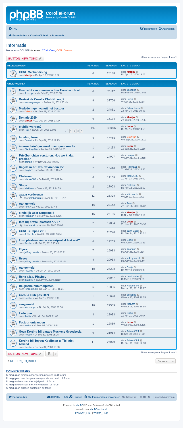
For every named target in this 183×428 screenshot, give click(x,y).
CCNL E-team (64, 50)
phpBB (79, 405)
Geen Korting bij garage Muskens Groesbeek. (50, 331)
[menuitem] (12, 28)
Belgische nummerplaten (36, 286)
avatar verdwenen (31, 194)
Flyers (23, 249)
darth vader (133, 230)
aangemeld (26, 304)
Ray (27, 129)
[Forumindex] (26, 14)
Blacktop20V (31, 149)
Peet (27, 206)
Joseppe (29, 93)
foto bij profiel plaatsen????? (39, 222)
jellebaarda (35, 198)
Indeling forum (29, 137)
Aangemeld (27, 267)
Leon (130, 126)
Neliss (28, 325)
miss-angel (30, 307)
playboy (29, 279)
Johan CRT (133, 331)
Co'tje (130, 240)
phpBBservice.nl (98, 409)
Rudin (28, 316)
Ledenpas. (26, 313)
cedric (32, 225)
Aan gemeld (27, 203)
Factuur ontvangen (32, 322)
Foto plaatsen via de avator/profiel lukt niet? (49, 240)
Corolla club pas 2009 (34, 295)
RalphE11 (30, 170)
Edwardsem (133, 108)
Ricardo (29, 270)
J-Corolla (29, 234)
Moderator (35, 50)
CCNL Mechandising (33, 72)
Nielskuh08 (31, 289)
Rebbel (28, 243)
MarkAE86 (30, 179)
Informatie (16, 45)
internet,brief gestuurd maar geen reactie (47, 146)
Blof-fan (131, 137)
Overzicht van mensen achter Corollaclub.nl (49, 90)
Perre (130, 99)
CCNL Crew (48, 50)
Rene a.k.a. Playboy (32, 276)
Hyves (23, 258)
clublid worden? (30, 126)
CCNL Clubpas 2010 (32, 231)
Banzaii (28, 140)
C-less (28, 111)
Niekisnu (29, 188)
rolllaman (29, 215)
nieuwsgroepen (33, 102)
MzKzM (131, 303)
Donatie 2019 (28, 117)
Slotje (23, 185)
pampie (28, 161)
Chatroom (26, 176)
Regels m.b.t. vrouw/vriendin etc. (42, 167)
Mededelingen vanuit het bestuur (41, 108)
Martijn (29, 75)
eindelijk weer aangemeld (36, 212)
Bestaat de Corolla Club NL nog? (41, 99)
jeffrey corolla (32, 252)
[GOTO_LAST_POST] (136, 71)
